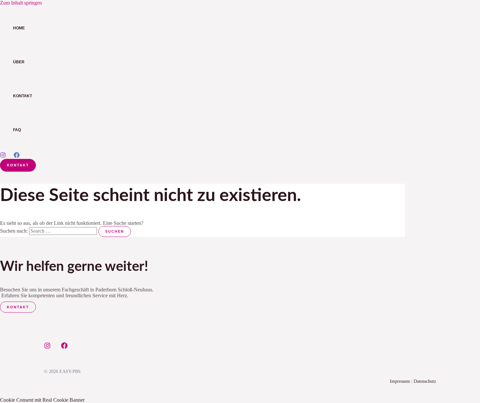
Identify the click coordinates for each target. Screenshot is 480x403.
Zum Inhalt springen (21, 3)
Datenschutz (425, 381)
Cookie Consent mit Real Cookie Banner (42, 400)
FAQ (17, 130)
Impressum (400, 381)
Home (19, 28)
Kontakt (22, 96)
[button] (18, 165)
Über (18, 62)
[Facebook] (17, 156)
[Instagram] (3, 156)
